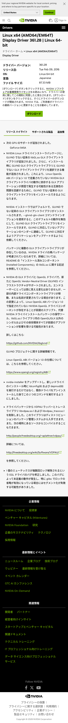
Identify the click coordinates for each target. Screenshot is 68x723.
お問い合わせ (46, 714)
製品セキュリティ (24, 714)
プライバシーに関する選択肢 (26, 706)
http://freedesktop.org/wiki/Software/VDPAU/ (32, 452)
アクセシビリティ (23, 710)
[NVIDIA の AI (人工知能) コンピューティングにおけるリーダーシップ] (28, 20)
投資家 (33, 510)
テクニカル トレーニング (20, 641)
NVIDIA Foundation (16, 525)
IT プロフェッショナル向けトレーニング (29, 649)
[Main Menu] (4, 20)
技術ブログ (51, 561)
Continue (49, 12)
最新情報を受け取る (34, 568)
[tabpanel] (34, 315)
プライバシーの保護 (33, 702)
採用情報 (10, 540)
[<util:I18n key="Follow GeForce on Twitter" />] (32, 688)
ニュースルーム (14, 561)
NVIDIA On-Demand (17, 590)
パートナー (23, 612)
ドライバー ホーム (12, 51)
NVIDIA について (15, 510)
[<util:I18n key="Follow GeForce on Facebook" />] (26, 688)
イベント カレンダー (17, 576)
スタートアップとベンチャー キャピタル (29, 626)
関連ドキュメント (15, 634)
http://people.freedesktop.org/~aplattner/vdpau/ (34, 435)
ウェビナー (11, 568)
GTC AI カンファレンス (18, 583)
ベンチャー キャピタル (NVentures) (26, 517)
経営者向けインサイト (18, 619)
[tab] (17, 132)
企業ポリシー (45, 710)
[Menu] (64, 28)
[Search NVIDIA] (9, 19)
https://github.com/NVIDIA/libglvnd (26, 343)
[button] (50, 21)
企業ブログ (34, 561)
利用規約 (51, 706)
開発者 (9, 612)
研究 (35, 525)
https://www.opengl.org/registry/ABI (27, 372)
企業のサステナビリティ (19, 532)
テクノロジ (44, 532)
